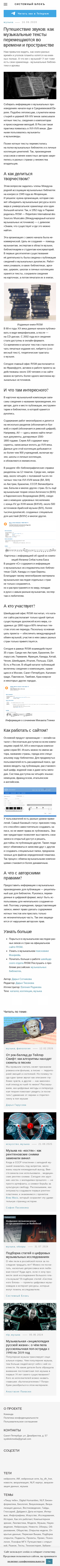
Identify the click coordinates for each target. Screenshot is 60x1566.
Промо (40, 1538)
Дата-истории (35, 1511)
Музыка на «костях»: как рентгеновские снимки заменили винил (23, 1154)
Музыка (9, 22)
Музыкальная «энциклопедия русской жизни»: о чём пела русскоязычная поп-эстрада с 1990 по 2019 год (27, 1347)
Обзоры (21, 1246)
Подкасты (20, 1538)
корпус (39, 1482)
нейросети (9, 1478)
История (8, 1519)
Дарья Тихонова (25, 983)
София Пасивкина (17, 1207)
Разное (12, 1545)
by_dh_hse (46, 1478)
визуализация (21, 1482)
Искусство (12, 1144)
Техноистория (33, 1545)
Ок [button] (49, 1561)
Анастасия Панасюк (19, 1391)
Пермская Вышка (31, 1534)
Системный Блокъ (17, 1296)
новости (8, 1482)
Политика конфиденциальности (21, 1418)
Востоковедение (32, 1508)
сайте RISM (15, 947)
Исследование (46, 1515)
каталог (14, 991)
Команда (8, 1414)
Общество (22, 1530)
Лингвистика (19, 1523)
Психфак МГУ (18, 1541)
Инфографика (17, 1515)
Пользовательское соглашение (21, 1421)
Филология (24, 1048)
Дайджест (21, 1511)
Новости (33, 1526)
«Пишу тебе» (11, 1500)
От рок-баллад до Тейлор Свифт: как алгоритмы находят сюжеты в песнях (29, 1059)
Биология (22, 1504)
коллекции (26, 991)
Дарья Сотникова (22, 979)
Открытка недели (38, 1530)
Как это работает (23, 1519)
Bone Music (12, 1197)
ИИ (18, 1478)
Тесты (21, 1545)
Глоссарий (9, 1511)
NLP (8, 1335)
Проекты (31, 1538)
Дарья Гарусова (16, 1105)
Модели (31, 1523)
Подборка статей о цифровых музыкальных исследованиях (28, 1255)
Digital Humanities (28, 1500)
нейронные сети (30, 1478)
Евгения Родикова (31, 987)
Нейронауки (20, 1526)
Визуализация (36, 1504)
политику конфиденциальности (26, 1561)
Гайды (45, 1508)
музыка (37, 991)
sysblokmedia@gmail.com (17, 1439)
